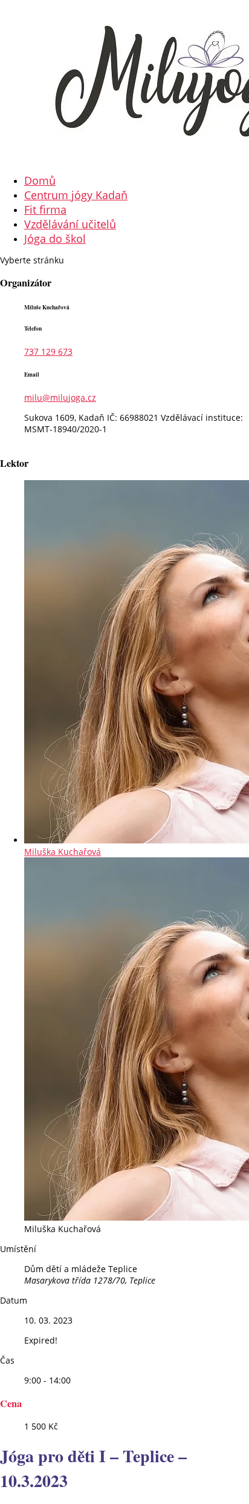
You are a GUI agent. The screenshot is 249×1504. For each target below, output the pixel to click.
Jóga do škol (55, 238)
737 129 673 (48, 351)
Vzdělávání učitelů (70, 224)
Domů (40, 180)
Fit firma (45, 209)
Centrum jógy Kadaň (76, 195)
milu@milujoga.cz (60, 397)
